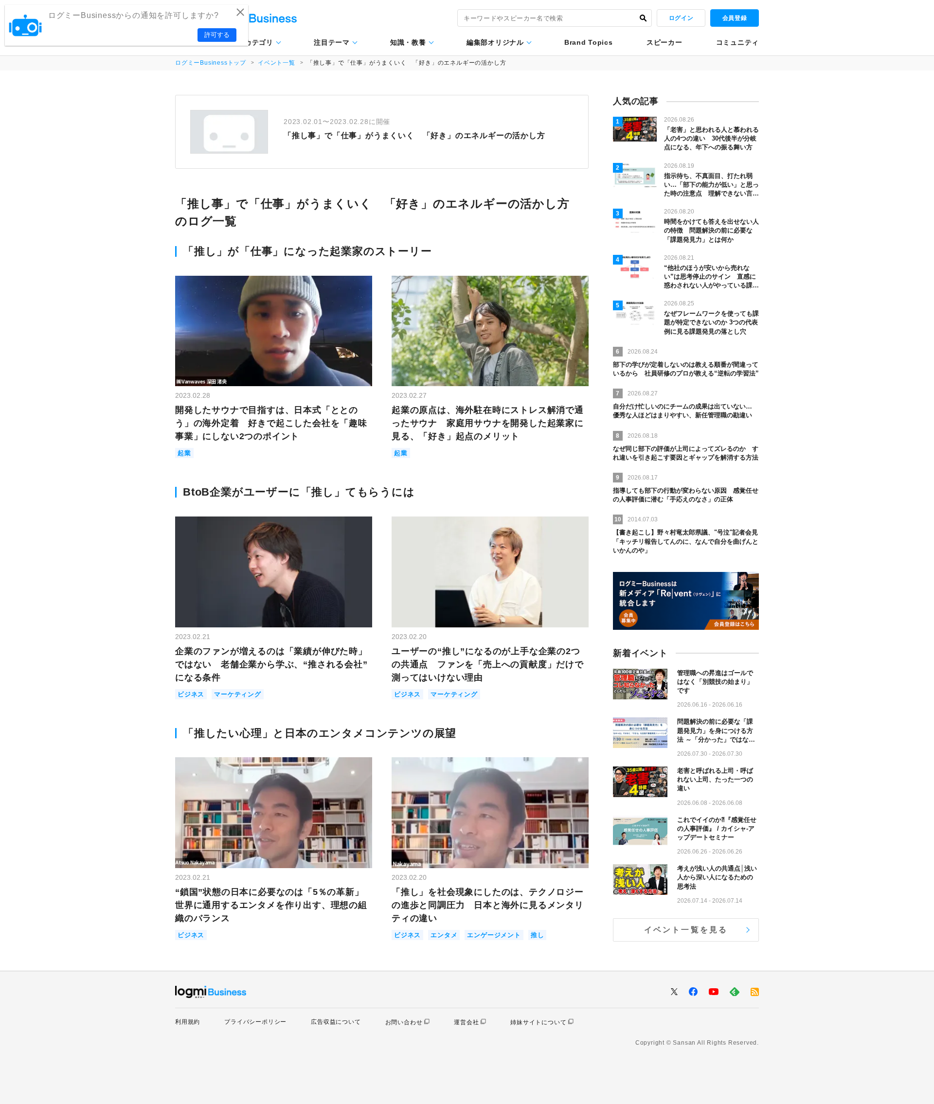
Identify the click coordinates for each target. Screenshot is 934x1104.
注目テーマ (332, 42)
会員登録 (734, 18)
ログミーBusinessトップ (210, 63)
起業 (184, 453)
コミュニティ (737, 42)
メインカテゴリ (248, 42)
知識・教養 (408, 42)
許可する (217, 34)
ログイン (681, 18)
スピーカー (665, 42)
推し (537, 935)
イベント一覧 (276, 63)
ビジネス (191, 694)
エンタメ (444, 935)
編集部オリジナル (495, 42)
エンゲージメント (494, 935)
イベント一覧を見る (686, 930)
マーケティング (237, 694)
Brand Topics (588, 42)
